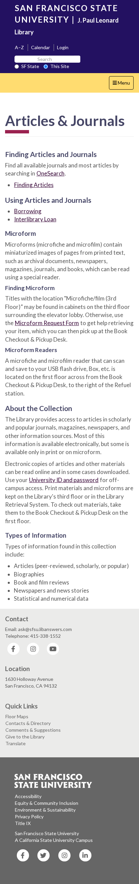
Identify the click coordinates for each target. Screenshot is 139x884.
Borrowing (27, 211)
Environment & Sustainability (45, 810)
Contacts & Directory (28, 723)
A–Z (19, 47)
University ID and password (64, 479)
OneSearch (50, 173)
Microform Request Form (47, 322)
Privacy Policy (29, 816)
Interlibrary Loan (35, 219)
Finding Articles (34, 184)
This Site (59, 66)
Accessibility (28, 796)
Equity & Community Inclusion (46, 803)
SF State (30, 66)
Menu (123, 85)
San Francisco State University (47, 833)
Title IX (23, 823)
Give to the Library (25, 736)
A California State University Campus (54, 840)
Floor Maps (16, 716)
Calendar (40, 47)
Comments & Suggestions (33, 730)
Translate (15, 743)
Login (62, 47)
